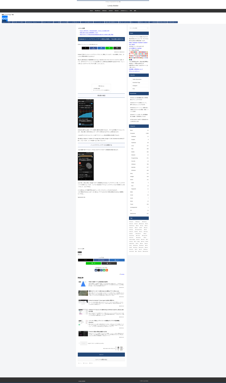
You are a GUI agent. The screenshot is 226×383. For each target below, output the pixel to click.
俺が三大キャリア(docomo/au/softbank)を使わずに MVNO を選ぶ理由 (96, 34)
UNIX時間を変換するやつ (172, 22)
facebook (140, 42)
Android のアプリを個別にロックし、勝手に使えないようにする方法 (139, 103)
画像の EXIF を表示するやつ (124, 22)
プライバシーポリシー (134, 71)
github (133, 44)
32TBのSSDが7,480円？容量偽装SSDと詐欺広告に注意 (139, 120)
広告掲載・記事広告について (136, 69)
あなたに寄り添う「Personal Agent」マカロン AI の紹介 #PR (94, 30)
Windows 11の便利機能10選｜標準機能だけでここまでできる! (139, 98)
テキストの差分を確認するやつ (87, 22)
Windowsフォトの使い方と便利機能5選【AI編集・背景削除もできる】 (139, 115)
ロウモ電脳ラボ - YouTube (135, 48)
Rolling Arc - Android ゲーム (48, 22)
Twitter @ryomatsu (137, 79)
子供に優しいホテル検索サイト (19, 22)
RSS (134, 88)
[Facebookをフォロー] (101, 270)
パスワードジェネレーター (99, 22)
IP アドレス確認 (57, 22)
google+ (145, 42)
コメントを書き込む (101, 359)
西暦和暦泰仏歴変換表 (162, 22)
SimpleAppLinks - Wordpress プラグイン (33, 22)
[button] (117, 48)
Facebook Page (136, 82)
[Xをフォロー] (98, 270)
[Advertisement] (101, 74)
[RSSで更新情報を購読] (107, 270)
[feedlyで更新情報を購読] (104, 270)
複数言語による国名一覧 (144, 22)
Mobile (80, 252)
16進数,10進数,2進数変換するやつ (111, 22)
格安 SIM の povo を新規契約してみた (89, 32)
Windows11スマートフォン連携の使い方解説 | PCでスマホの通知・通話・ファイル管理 (139, 109)
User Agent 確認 (64, 22)
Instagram (135, 42)
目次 (100, 86)
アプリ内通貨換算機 (153, 22)
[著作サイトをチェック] (96, 270)
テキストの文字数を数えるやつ (74, 22)
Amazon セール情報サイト (7, 22)
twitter (130, 42)
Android (80, 254)
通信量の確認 (97, 88)
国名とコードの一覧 (134, 22)
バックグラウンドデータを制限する (101, 90)
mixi (130, 44)
